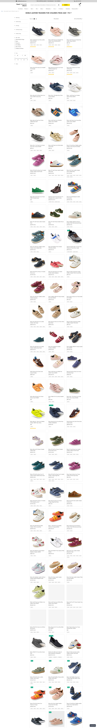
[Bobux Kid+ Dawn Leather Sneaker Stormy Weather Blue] (75, 161)
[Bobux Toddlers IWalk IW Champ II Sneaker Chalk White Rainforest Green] (75, 212)
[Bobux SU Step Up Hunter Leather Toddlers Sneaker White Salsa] (75, 643)
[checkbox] (21, 39)
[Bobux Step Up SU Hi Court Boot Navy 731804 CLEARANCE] (56, 412)
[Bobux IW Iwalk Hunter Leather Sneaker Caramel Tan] (75, 491)
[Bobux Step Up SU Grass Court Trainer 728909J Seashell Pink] (56, 58)
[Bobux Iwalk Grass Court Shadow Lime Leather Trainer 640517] (38, 593)
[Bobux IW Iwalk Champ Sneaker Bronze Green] (56, 212)
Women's (26, 8)
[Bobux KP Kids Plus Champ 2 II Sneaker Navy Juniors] (38, 262)
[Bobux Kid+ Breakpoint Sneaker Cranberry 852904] (56, 337)
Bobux (42, 8)
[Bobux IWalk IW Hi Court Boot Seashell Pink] (56, 387)
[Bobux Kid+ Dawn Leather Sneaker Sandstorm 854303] (56, 568)
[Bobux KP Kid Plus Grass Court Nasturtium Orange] (38, 694)
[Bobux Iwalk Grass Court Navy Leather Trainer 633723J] (38, 30)
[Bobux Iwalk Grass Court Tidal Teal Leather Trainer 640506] (56, 111)
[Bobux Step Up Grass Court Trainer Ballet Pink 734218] (75, 287)
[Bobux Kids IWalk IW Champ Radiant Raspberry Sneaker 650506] (38, 541)
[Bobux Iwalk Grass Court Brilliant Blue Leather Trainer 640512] (56, 593)
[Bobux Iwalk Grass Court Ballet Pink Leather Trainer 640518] (56, 362)
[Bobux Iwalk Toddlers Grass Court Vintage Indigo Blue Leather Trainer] (75, 667)
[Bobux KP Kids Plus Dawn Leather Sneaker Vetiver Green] (38, 667)
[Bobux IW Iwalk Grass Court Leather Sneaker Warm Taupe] (38, 312)
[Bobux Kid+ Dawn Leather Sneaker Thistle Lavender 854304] (75, 568)
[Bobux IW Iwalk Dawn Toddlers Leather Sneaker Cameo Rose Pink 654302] (75, 136)
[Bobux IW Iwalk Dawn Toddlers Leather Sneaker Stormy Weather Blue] (38, 237)
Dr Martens (61, 8)
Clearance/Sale (75, 8)
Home (2, 11)
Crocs (54, 8)
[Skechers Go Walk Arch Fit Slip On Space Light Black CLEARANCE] (56, 643)
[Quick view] (45, 37)
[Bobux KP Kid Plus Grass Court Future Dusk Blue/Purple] (75, 362)
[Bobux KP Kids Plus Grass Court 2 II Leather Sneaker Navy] (38, 719)
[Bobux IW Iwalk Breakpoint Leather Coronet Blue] (75, 187)
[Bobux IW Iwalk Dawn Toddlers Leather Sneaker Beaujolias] (38, 287)
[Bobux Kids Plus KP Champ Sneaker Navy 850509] (75, 593)
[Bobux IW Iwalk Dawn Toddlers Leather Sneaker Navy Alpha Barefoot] (75, 694)
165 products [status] (56, 18)
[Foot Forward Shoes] (21, 5)
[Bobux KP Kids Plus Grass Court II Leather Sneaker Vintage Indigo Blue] (56, 465)
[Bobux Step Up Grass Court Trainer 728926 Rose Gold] (38, 111)
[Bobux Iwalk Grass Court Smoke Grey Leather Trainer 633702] (75, 30)
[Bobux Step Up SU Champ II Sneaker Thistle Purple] (38, 440)
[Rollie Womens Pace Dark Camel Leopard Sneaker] (38, 362)
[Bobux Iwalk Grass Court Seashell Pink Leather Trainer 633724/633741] (56, 30)
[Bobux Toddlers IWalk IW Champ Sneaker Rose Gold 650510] (56, 287)
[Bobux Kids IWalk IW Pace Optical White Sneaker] (56, 541)
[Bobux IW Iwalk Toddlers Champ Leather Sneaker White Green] (56, 667)
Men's (32, 8)
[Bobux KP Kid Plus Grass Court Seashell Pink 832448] (38, 58)
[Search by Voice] (58, 5)
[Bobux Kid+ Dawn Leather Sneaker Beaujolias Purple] (75, 541)
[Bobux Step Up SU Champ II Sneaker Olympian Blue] (75, 719)
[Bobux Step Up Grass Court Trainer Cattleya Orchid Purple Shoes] (75, 465)
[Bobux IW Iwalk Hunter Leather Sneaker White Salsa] (56, 161)
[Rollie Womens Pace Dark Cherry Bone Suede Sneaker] (75, 412)
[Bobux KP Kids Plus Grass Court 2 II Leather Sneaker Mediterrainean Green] (38, 465)
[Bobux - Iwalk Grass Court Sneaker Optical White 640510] (75, 86)
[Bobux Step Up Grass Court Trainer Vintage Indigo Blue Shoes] (56, 491)
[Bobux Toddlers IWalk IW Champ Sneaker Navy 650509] (75, 337)
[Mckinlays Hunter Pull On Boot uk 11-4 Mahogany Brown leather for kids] (56, 187)
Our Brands (20, 8)
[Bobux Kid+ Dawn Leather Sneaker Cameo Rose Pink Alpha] (56, 694)
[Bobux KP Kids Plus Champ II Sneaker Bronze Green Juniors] (56, 440)
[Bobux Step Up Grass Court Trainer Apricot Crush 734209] (38, 387)
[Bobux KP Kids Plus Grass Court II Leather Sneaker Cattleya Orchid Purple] (38, 161)
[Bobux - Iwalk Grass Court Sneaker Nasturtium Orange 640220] (56, 516)
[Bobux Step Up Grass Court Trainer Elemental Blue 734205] (75, 618)
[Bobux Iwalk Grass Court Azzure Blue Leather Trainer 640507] (75, 111)
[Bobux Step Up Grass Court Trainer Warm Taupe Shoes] (56, 312)
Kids (36, 8)
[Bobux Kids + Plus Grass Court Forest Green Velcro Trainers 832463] (75, 387)
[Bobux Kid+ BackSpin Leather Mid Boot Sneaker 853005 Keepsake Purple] (38, 568)
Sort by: (78, 18)
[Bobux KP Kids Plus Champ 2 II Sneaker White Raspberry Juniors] (38, 491)
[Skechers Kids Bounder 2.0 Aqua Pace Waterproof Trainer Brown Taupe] (75, 237)
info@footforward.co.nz (21, 1)
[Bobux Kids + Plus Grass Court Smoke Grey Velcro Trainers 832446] (38, 136)
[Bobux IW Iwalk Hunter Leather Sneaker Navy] (38, 212)
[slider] (15, 58)
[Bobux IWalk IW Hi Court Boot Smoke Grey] (38, 643)
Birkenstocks (48, 8)
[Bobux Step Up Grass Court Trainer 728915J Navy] (75, 58)
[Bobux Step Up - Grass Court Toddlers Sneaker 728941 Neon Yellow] (38, 412)
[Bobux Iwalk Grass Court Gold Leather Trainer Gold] (56, 136)
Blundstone (68, 8)
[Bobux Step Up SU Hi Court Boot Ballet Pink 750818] (56, 618)
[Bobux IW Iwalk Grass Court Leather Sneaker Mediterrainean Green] (38, 337)
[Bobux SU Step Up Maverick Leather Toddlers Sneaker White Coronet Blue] (75, 262)
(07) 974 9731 (78, 1)
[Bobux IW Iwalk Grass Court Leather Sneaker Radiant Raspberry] (56, 262)
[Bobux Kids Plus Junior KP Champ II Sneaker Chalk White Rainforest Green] (75, 516)
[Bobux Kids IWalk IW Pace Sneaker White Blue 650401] (56, 237)
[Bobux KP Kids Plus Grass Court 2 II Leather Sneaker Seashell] (56, 719)
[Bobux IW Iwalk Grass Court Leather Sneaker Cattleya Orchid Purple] (75, 440)
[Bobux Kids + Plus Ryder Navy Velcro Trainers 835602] (56, 86)
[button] (33, 46)
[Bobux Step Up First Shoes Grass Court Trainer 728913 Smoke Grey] (38, 86)
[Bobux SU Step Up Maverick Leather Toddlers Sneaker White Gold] (75, 312)
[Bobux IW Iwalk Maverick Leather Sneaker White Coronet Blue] (38, 516)
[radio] (34, 18)
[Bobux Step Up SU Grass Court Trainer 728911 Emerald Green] (38, 187)
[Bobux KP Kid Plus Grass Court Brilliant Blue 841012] (38, 618)
